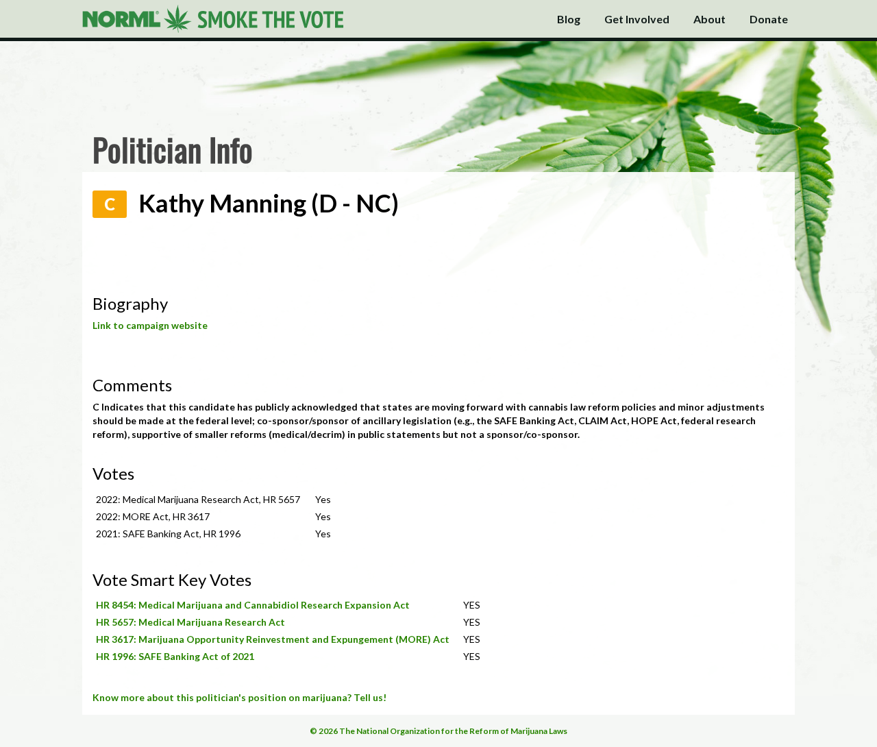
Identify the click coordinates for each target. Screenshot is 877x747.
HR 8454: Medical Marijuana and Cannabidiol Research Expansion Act (253, 605)
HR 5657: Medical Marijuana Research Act (190, 622)
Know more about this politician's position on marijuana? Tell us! (239, 697)
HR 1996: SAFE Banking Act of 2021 (175, 656)
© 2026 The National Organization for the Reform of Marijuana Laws (438, 731)
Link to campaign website (150, 325)
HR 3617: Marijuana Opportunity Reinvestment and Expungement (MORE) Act (272, 639)
